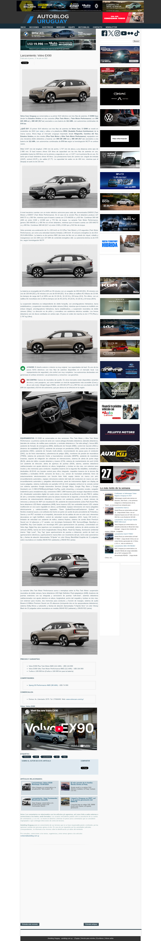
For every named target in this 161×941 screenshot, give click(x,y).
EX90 (36, 757)
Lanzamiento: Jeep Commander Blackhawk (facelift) (44, 799)
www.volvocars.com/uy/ (75, 699)
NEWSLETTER (111, 27)
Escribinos (100, 938)
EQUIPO (71, 27)
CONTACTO (97, 27)
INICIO (23, 27)
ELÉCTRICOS (47, 27)
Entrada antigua (91, 924)
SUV (57, 757)
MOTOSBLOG (83, 27)
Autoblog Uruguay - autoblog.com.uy (60, 938)
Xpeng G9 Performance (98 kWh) (43, 685)
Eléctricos (27, 757)
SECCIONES (34, 27)
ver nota (40, 131)
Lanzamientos (47, 757)
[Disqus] (59, 890)
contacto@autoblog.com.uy (29, 836)
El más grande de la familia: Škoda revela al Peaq (82, 783)
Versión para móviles (88, 938)
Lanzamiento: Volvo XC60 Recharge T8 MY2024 (42, 783)
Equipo (77, 938)
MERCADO (60, 27)
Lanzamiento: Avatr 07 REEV (124, 534)
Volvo (64, 757)
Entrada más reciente (30, 924)
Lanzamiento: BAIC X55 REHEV (125, 546)
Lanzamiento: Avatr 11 (122, 508)
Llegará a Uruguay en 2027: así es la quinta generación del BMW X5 (83, 799)
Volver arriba (109, 938)
